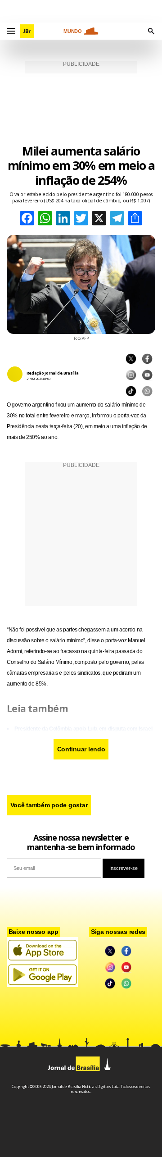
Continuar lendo (81, 749)
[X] (99, 219)
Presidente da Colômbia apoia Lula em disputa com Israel (83, 729)
